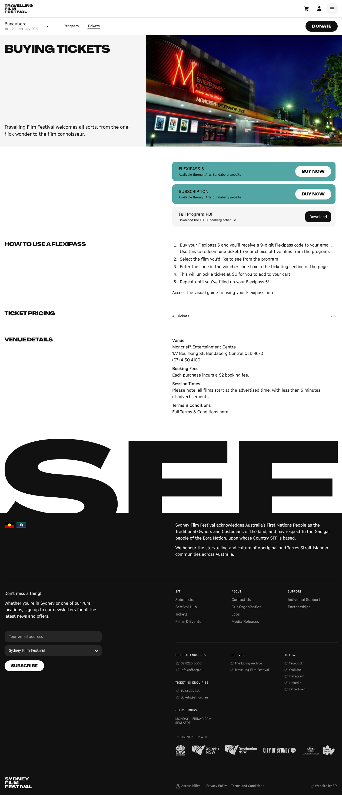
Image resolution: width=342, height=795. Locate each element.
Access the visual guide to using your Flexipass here (223, 292)
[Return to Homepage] (19, 8)
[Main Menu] (332, 8)
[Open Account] (319, 8)
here (224, 411)
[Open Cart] (306, 8)
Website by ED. (326, 786)
